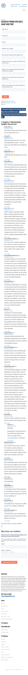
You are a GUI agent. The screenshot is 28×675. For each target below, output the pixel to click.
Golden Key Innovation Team (9, 101)
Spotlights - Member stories (11, 102)
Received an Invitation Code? (7, 657)
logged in (9, 523)
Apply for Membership (15, 4)
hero (4, 104)
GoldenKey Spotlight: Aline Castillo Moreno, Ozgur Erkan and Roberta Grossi (13, 110)
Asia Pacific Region (4, 611)
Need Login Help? (23, 6)
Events (2, 652)
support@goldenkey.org (13, 438)
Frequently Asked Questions (7, 619)
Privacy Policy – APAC (5, 616)
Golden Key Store (4, 629)
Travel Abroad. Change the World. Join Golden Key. (14, 116)
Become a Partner (4, 606)
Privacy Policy (3, 614)
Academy (3, 639)
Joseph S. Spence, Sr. (8, 180)
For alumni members (5, 649)
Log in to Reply (7, 135)
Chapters (3, 644)
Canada (2, 608)
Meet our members (5, 647)
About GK (3, 603)
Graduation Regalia (5, 632)
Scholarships (3, 642)
